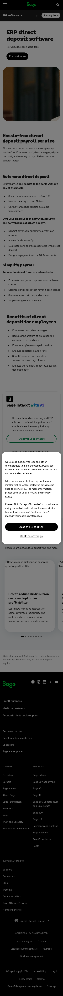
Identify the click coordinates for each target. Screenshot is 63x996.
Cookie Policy (29, 492)
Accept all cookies (31, 526)
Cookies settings (31, 535)
